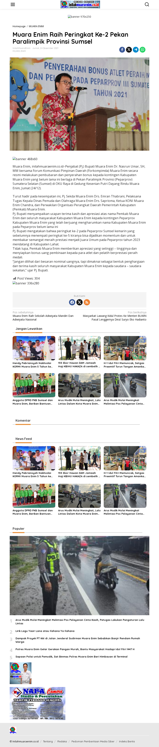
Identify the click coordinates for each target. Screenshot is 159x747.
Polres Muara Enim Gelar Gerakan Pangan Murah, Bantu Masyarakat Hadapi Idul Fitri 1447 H (75, 649)
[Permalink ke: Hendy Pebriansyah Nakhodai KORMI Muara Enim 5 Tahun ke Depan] (34, 348)
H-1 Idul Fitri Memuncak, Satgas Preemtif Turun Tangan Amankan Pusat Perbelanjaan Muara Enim (125, 364)
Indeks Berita (127, 741)
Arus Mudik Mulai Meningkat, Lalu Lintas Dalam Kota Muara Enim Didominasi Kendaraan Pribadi (79, 402)
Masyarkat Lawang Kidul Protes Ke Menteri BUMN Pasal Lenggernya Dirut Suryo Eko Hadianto (114, 316)
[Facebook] (72, 302)
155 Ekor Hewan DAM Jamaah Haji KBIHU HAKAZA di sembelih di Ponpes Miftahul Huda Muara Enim (79, 364)
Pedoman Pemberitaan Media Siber (93, 741)
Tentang (48, 741)
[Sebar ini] (122, 50)
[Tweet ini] (129, 50)
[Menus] (13, 4)
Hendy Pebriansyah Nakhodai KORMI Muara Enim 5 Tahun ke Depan (32, 364)
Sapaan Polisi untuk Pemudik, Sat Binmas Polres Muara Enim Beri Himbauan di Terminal (72, 656)
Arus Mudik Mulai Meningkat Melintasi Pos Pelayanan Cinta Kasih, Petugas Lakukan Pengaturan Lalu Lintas (123, 402)
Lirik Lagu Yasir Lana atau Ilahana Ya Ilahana (45, 630)
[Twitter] (79, 302)
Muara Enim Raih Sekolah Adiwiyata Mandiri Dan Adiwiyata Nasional (43, 316)
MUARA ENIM (19, 51)
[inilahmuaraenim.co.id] (80, 4)
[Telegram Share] (136, 50)
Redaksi (62, 741)
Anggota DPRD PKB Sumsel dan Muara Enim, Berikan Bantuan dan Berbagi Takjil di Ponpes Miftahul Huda (33, 402)
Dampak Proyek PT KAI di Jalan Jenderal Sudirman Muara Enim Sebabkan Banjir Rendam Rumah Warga (78, 640)
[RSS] (87, 302)
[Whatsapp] (142, 50)
